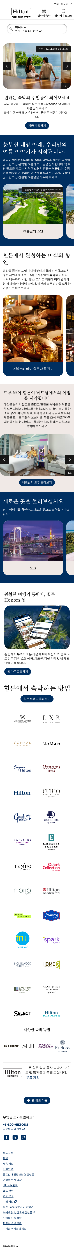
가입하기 (57, 15)
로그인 (69, 15)
